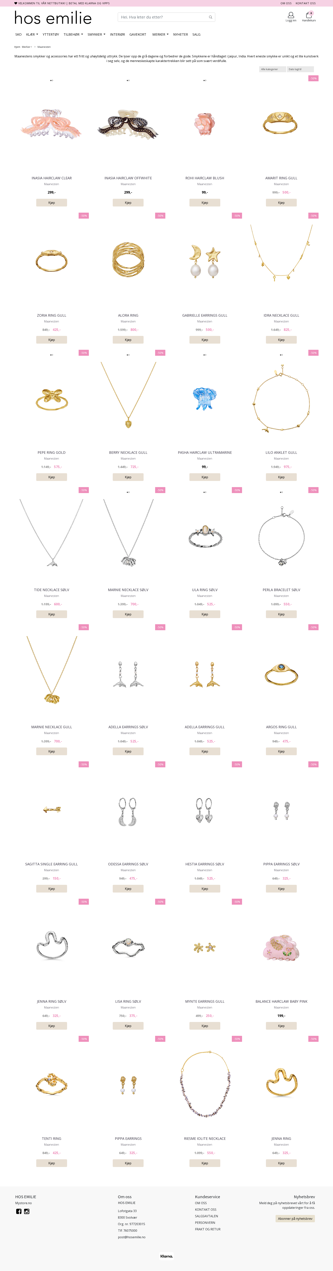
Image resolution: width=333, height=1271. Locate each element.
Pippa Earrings (128, 1138)
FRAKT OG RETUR (207, 1229)
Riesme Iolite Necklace (205, 1138)
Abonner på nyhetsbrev (295, 1218)
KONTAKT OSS (306, 3)
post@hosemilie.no (131, 1237)
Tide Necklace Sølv (51, 589)
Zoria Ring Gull (51, 315)
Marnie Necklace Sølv (128, 589)
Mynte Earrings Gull (205, 1001)
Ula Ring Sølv (205, 589)
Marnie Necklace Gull (51, 727)
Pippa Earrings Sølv (281, 864)
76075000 (130, 1230)
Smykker (95, 34)
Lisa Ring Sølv (128, 1001)
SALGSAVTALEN (206, 1216)
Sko (18, 34)
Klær (30, 34)
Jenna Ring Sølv (51, 1001)
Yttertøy (51, 34)
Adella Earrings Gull (205, 727)
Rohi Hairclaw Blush (204, 178)
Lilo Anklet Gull (281, 452)
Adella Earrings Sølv (128, 727)
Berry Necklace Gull (128, 452)
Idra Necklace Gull (281, 315)
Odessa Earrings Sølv (128, 864)
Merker (159, 34)
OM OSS (286, 3)
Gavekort (138, 34)
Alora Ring (128, 315)
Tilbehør (72, 34)
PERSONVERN (205, 1223)
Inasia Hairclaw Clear (52, 178)
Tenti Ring (51, 1138)
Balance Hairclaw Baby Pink (281, 1001)
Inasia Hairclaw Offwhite (128, 178)
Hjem (17, 47)
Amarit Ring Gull (281, 178)
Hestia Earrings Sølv (204, 864)
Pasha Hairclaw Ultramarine (205, 452)
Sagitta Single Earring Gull (51, 864)
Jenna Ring (281, 1138)
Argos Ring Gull (281, 727)
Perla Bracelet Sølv (281, 589)
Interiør (117, 34)
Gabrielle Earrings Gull (204, 315)
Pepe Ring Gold (52, 452)
